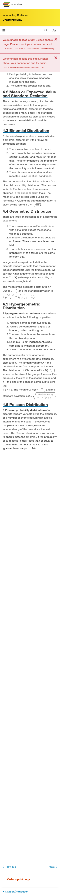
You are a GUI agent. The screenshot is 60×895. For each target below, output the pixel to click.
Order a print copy (18, 879)
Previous (11, 866)
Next (51, 866)
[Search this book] (46, 30)
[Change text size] (54, 30)
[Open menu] (4, 30)
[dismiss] (55, 39)
